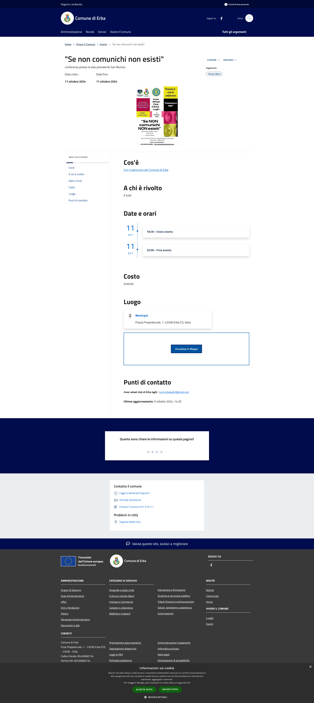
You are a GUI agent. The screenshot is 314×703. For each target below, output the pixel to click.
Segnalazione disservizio (122, 649)
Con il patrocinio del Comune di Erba (146, 170)
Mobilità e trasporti (120, 614)
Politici (64, 614)
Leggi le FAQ (116, 654)
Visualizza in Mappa (186, 349)
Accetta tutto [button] (144, 689)
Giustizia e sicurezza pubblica (174, 596)
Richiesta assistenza (120, 660)
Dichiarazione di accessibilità (173, 660)
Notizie (210, 590)
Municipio (141, 315)
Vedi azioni (228, 60)
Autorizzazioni (166, 613)
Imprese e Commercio (121, 602)
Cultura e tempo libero (121, 596)
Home (68, 44)
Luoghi (210, 618)
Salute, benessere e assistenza (175, 608)
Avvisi (209, 602)
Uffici (64, 602)
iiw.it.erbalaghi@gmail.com (174, 392)
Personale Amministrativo (75, 619)
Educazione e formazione (171, 590)
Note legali (164, 654)
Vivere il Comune (86, 44)
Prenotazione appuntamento (125, 643)
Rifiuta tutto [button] (170, 689)
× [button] (310, 667)
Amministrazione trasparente (174, 643)
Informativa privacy (168, 649)
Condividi (212, 60)
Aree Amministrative (72, 596)
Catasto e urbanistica (121, 608)
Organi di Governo (71, 590)
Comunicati (212, 596)
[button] (157, 697)
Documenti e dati (70, 625)
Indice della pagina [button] (78, 157)
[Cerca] (249, 18)
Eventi (103, 44)
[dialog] (157, 683)
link (188, 682)
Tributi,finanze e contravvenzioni (176, 602)
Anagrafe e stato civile (121, 590)
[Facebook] (220, 18)
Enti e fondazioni (70, 608)
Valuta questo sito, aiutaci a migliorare (159, 543)
